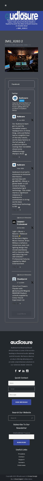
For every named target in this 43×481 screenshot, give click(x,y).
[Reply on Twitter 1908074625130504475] (12, 211)
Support (21, 460)
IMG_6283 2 (14, 41)
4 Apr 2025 (20, 168)
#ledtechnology (18, 151)
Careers (21, 462)
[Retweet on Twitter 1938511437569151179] (14, 158)
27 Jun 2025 (21, 120)
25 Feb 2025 (20, 228)
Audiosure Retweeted (24, 217)
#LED (22, 154)
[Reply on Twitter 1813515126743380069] (12, 304)
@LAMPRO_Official (19, 181)
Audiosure (21, 117)
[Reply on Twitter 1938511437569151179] (12, 158)
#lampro (15, 154)
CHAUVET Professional (22, 223)
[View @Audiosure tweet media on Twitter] (25, 153)
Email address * (21, 433)
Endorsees (21, 465)
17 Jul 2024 (20, 282)
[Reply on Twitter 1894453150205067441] (12, 268)
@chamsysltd (17, 291)
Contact (21, 457)
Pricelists (21, 454)
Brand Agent (19, 479)
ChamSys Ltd (22, 279)
